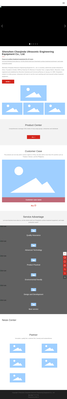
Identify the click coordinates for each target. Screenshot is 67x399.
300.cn (37, 397)
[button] (29, 44)
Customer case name (33, 200)
